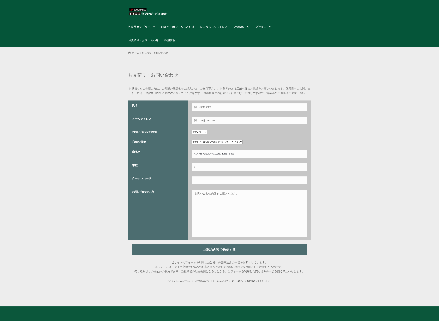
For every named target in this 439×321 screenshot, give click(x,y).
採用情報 (169, 40)
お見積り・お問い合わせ (143, 40)
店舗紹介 (239, 26)
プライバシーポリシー (234, 281)
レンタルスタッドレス (214, 26)
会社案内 (260, 26)
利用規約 (251, 281)
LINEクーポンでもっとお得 (177, 26)
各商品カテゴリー (139, 26)
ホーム (135, 52)
